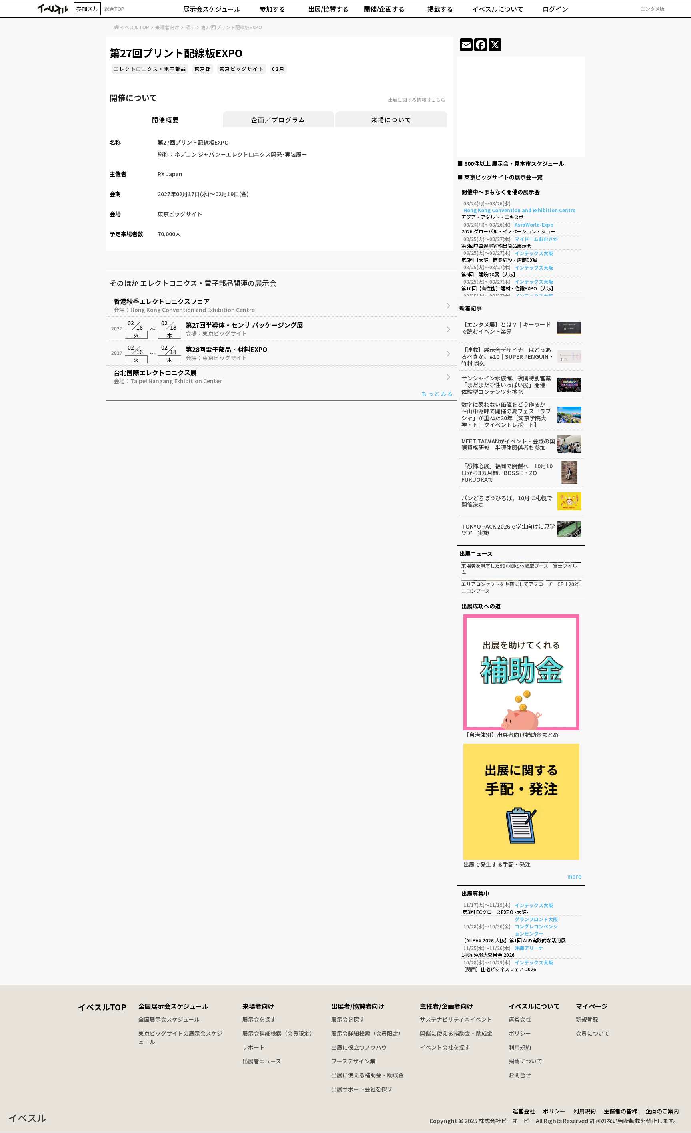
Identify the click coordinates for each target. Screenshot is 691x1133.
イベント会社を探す (445, 1047)
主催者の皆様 (620, 1111)
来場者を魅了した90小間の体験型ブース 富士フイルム (519, 569)
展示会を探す (259, 1019)
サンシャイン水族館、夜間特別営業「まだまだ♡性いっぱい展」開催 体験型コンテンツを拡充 (506, 385)
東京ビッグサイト (241, 68)
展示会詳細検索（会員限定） (278, 1033)
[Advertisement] (521, 108)
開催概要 (165, 119)
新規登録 (587, 1019)
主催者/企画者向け (446, 1006)
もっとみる (437, 394)
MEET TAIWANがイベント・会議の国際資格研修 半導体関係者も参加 (508, 444)
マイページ (592, 1006)
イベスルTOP (134, 27)
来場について (391, 119)
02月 (278, 68)
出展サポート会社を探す (362, 1089)
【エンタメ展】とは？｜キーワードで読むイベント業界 (506, 328)
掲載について (525, 1061)
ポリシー (520, 1033)
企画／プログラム (278, 119)
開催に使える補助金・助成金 (456, 1033)
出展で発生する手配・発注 (497, 864)
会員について (592, 1033)
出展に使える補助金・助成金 (367, 1075)
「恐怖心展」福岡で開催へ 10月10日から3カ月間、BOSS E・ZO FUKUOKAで (507, 473)
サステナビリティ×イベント (456, 1019)
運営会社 (520, 1019)
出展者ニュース (261, 1061)
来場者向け (167, 27)
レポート (253, 1047)
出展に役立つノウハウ (359, 1047)
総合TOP (114, 8)
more (574, 876)
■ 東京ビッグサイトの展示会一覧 (500, 177)
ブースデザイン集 (353, 1061)
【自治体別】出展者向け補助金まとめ (511, 735)
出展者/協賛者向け (358, 1006)
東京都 (202, 68)
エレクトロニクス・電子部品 (150, 68)
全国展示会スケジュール (173, 1006)
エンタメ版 (653, 8)
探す (190, 27)
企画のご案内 (662, 1111)
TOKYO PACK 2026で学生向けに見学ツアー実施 (508, 530)
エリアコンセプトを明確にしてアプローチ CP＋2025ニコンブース (520, 587)
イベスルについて (534, 1006)
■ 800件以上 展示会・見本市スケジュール (510, 163)
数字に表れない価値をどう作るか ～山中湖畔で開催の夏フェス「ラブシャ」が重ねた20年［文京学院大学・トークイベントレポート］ (506, 414)
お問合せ (520, 1075)
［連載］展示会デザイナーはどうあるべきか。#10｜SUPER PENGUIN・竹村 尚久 (507, 356)
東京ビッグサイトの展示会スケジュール (180, 1037)
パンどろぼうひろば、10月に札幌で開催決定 (506, 501)
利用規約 (520, 1047)
